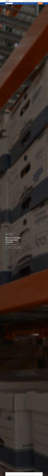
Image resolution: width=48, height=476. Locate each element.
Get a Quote (40, 3)
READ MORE (9, 247)
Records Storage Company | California (10, 244)
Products (21, 3)
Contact (32, 3)
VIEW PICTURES (19, 247)
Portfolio (28, 3)
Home (14, 3)
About (17, 3)
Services (25, 3)
